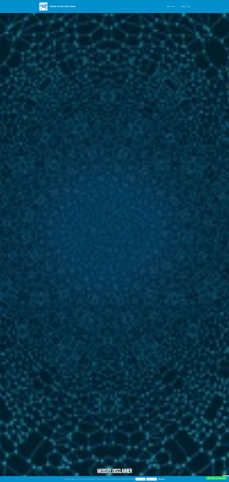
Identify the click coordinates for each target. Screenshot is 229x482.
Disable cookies (152, 479)
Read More (161, 479)
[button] (216, 478)
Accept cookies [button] (140, 479)
